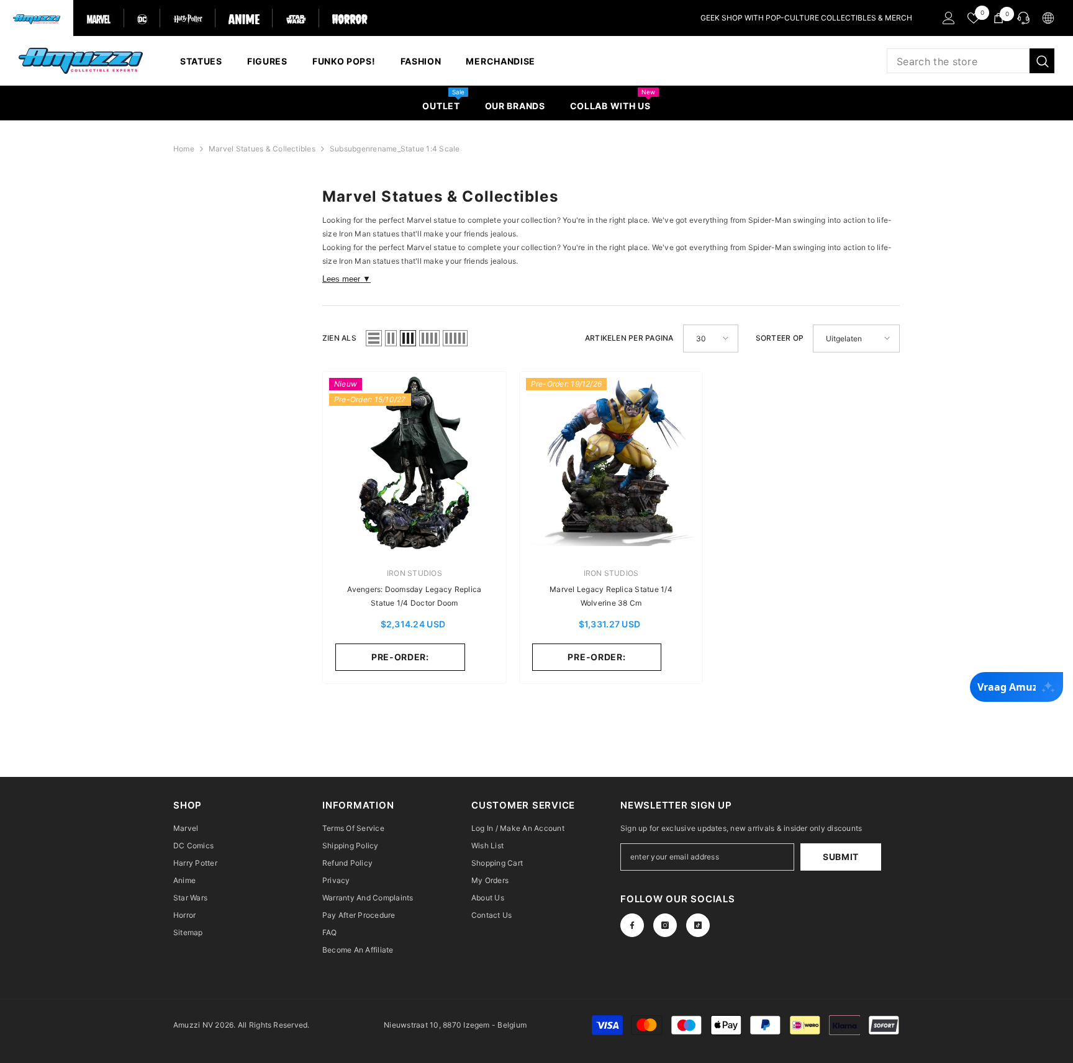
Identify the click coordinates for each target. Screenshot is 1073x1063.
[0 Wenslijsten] (973, 18)
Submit (841, 856)
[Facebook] (632, 925)
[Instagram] (665, 925)
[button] (374, 338)
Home (183, 148)
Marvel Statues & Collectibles (262, 148)
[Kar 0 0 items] (998, 18)
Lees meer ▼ (346, 279)
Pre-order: (400, 657)
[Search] (970, 60)
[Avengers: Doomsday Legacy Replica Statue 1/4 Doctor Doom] (414, 463)
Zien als (339, 338)
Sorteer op (780, 338)
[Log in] (949, 18)
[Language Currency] (1048, 18)
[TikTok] (698, 925)
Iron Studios (414, 573)
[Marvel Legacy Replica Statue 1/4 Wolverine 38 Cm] (611, 463)
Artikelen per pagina (629, 338)
